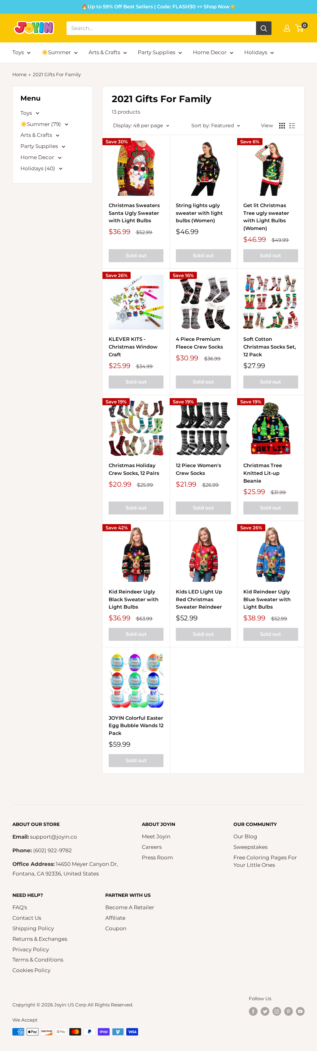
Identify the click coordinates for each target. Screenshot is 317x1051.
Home (19, 74)
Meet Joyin (156, 836)
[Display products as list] (292, 125)
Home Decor (210, 52)
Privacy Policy (30, 949)
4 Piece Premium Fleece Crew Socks (199, 343)
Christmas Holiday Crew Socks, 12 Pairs (134, 469)
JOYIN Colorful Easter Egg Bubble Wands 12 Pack (136, 725)
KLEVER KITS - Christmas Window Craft (133, 347)
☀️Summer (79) (41, 124)
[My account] (287, 28)
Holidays (255, 52)
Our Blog (245, 836)
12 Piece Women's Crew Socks (198, 469)
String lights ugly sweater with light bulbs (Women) (199, 213)
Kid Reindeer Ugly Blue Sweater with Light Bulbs (267, 599)
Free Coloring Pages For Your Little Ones (265, 861)
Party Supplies (156, 52)
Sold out (136, 255)
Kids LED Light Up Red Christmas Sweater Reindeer (199, 599)
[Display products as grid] (282, 125)
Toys (18, 52)
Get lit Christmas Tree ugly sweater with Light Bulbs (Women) (266, 216)
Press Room (157, 857)
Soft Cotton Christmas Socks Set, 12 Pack (269, 347)
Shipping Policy (33, 928)
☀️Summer (56, 52)
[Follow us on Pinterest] (288, 1011)
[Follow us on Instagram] (276, 1011)
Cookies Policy (31, 970)
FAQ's (19, 907)
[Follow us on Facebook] (253, 1011)
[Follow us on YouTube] (300, 1011)
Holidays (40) (38, 168)
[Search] (263, 28)
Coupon (115, 928)
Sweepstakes (250, 847)
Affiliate (115, 918)
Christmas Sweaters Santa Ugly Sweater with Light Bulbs (134, 213)
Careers (152, 847)
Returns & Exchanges (39, 939)
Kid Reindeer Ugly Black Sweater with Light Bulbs (133, 599)
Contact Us (26, 918)
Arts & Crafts (104, 52)
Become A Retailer (129, 907)
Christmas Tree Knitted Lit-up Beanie (262, 473)
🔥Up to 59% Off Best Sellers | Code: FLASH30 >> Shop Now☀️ (158, 7)
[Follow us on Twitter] (265, 1011)
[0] (299, 28)
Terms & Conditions (37, 960)
